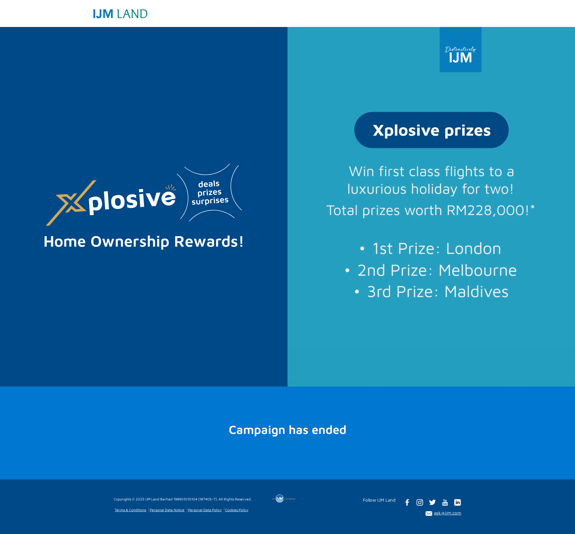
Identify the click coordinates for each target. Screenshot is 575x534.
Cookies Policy (236, 510)
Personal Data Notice (167, 510)
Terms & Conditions (130, 510)
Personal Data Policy (205, 510)
